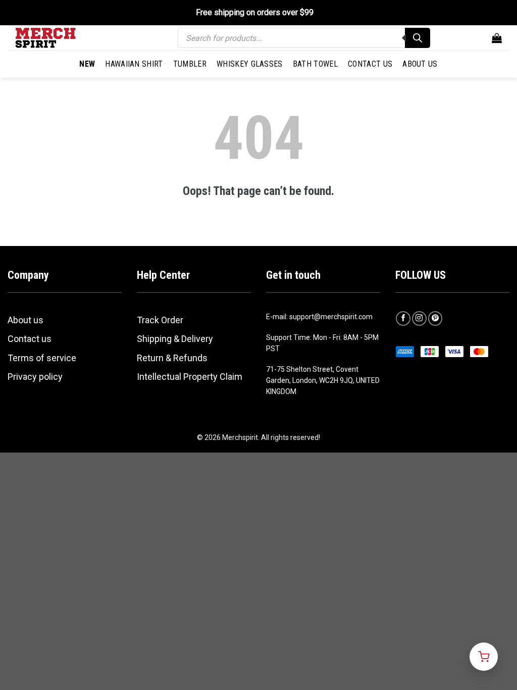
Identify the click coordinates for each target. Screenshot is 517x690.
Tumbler (189, 64)
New (87, 64)
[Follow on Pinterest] (435, 318)
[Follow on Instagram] (419, 318)
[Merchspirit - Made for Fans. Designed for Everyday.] (65, 37)
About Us (420, 64)
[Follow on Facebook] (403, 318)
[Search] (417, 38)
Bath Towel (315, 64)
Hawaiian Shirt (134, 64)
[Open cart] (484, 657)
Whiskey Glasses (250, 64)
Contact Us (370, 64)
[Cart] (497, 38)
